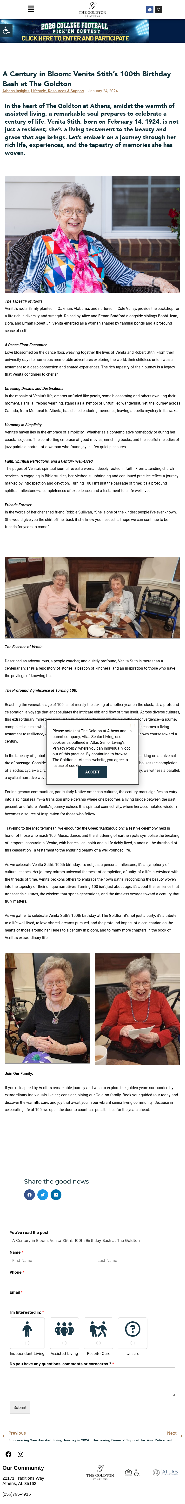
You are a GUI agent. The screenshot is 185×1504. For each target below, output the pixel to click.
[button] (6, 30)
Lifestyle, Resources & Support (57, 91)
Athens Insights (15, 91)
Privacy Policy (65, 748)
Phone (17, 1272)
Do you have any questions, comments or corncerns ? (62, 1363)
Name (17, 1252)
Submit (19, 1407)
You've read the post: (30, 1232)
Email (16, 1292)
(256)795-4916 (16, 1494)
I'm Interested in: (27, 1312)
